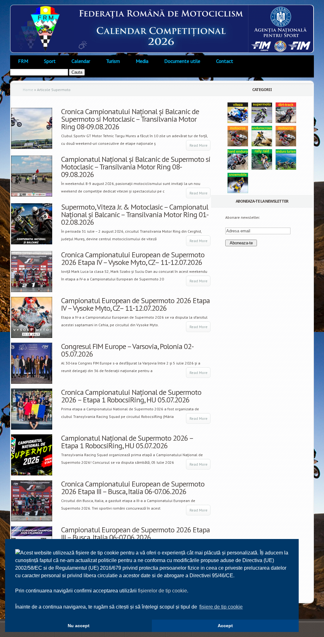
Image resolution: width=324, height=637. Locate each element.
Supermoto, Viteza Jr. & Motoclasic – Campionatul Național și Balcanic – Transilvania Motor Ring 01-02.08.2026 (135, 214)
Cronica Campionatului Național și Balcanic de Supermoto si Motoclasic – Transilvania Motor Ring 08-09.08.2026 (130, 119)
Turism (113, 61)
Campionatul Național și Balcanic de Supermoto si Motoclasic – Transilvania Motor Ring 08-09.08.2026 (135, 166)
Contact (224, 61)
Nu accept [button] (79, 625)
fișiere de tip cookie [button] (221, 606)
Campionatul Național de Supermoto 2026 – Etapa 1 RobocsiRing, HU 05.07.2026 (127, 441)
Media (142, 61)
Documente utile (182, 61)
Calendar (81, 61)
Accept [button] (225, 625)
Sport (50, 61)
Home (28, 89)
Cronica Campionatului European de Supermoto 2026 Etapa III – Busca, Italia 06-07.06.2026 (132, 487)
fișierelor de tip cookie (162, 590)
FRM (23, 61)
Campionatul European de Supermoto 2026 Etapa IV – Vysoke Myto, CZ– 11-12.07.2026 (135, 304)
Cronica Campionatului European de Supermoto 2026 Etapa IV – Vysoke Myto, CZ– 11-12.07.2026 (132, 258)
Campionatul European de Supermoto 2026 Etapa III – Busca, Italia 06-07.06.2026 (135, 533)
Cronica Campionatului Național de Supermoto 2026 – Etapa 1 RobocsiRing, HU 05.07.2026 (131, 396)
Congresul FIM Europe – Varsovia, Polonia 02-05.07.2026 (127, 350)
